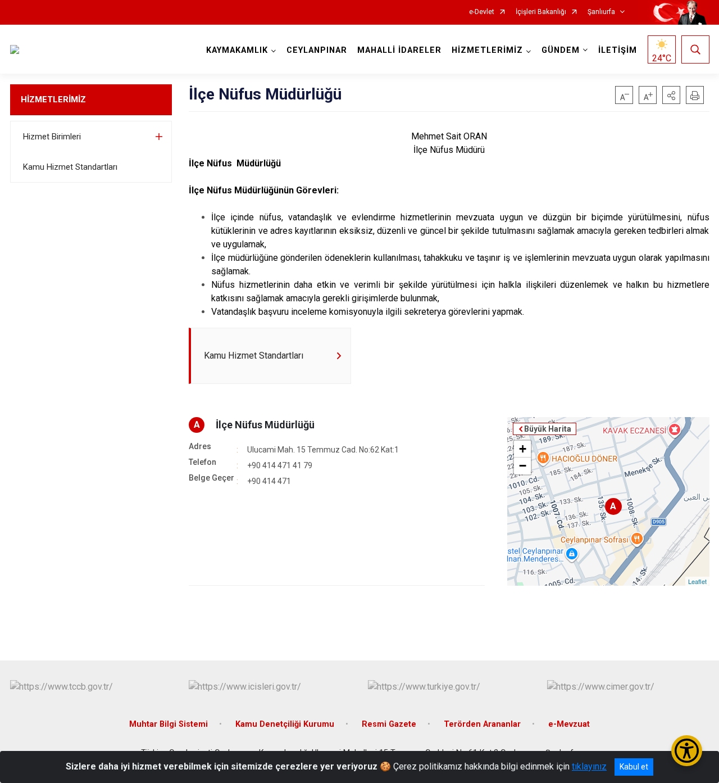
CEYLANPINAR (316, 50)
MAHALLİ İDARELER (399, 50)
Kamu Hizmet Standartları (70, 167)
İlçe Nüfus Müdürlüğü (265, 425)
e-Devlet (481, 12)
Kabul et (634, 766)
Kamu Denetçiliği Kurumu (284, 724)
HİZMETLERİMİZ (53, 99)
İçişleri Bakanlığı (541, 12)
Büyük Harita (547, 428)
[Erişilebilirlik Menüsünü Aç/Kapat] (686, 750)
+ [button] (522, 449)
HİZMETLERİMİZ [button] (487, 50)
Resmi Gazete (389, 724)
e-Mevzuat (569, 724)
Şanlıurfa (601, 12)
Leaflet (697, 581)
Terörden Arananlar (482, 724)
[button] (671, 95)
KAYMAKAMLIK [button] (237, 50)
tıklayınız (589, 766)
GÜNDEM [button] (560, 50)
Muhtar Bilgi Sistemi (168, 724)
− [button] (522, 466)
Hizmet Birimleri (52, 137)
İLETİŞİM (617, 50)
